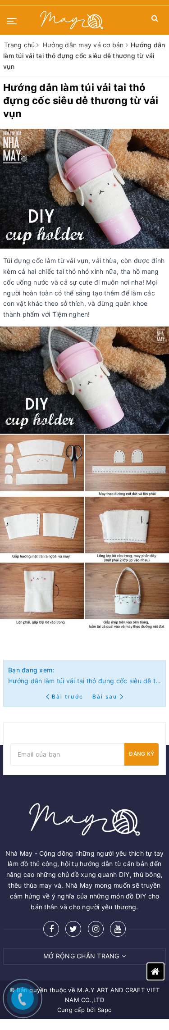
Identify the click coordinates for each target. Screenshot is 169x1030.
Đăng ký (141, 753)
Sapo (104, 1009)
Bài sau (104, 696)
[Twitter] (73, 929)
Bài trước (69, 696)
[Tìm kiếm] (155, 20)
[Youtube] (118, 929)
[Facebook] (51, 929)
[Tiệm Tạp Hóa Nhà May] (71, 20)
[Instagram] (96, 929)
